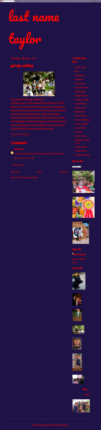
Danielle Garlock (81, 151)
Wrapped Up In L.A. (82, 96)
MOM (76, 71)
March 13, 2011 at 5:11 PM (24, 158)
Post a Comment (18, 165)
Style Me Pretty (80, 104)
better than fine (81, 116)
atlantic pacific (80, 108)
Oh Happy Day (80, 75)
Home (39, 172)
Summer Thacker (81, 147)
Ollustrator (49, 425)
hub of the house (80, 255)
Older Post (63, 172)
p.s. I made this (80, 128)
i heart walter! (80, 83)
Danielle (17, 149)
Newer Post (15, 172)
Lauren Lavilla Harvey (82, 155)
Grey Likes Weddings (82, 120)
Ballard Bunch (80, 112)
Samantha (79, 132)
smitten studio (80, 67)
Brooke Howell (80, 92)
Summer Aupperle (81, 124)
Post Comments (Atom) (29, 178)
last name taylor (33, 27)
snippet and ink (80, 136)
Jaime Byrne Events (82, 88)
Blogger (65, 425)
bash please (79, 79)
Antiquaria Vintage (82, 100)
